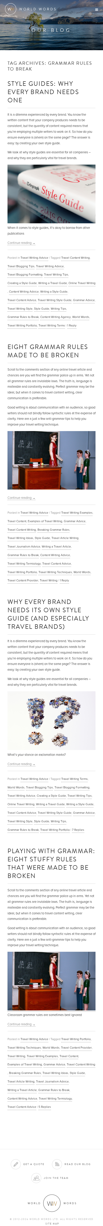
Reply (71, 325)
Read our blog (77, 1164)
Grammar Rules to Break (23, 317)
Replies (78, 830)
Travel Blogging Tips (21, 266)
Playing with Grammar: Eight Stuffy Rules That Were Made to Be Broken (51, 863)
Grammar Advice (84, 300)
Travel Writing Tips (56, 274)
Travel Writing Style (20, 308)
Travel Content (17, 521)
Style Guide (41, 308)
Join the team (56, 1178)
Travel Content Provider (23, 580)
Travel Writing (49, 580)
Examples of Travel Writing (45, 521)
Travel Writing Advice (34, 257)
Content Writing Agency (55, 317)
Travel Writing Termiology (24, 563)
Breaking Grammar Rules (54, 529)
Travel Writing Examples (76, 512)
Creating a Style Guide (22, 283)
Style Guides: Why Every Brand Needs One (43, 91)
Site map (52, 1223)
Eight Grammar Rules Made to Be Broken (48, 351)
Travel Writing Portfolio (22, 325)
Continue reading (22, 243)
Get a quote (33, 1164)
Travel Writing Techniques (55, 572)
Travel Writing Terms (51, 325)
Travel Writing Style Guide (55, 300)
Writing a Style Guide (54, 291)
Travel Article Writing (65, 538)
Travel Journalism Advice (24, 546)
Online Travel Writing (82, 283)
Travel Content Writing (75, 257)
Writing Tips (58, 308)
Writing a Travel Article (56, 546)
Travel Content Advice (22, 300)
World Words (32, 9)
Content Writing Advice (24, 291)
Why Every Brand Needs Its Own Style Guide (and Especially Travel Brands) (48, 614)
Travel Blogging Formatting (25, 274)
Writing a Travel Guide (52, 283)
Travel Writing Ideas (20, 538)
